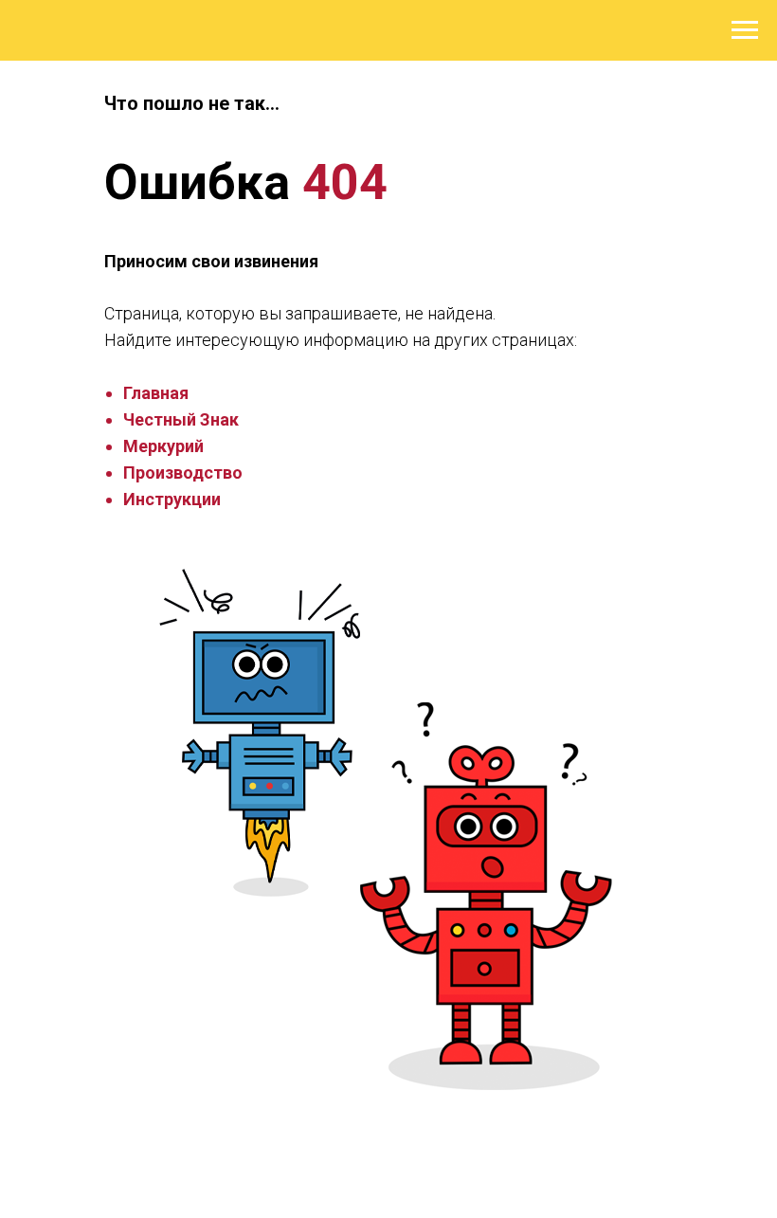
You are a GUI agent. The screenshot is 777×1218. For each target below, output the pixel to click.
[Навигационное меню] (745, 30)
